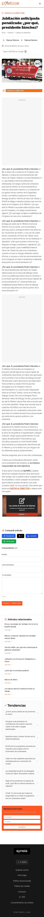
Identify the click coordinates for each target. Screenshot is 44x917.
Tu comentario (6, 575)
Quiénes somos (22, 870)
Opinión (11, 33)
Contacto (22, 892)
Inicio (4, 33)
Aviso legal (22, 875)
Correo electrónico (8, 565)
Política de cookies (22, 886)
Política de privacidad (22, 881)
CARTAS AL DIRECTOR (19, 488)
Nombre (4, 554)
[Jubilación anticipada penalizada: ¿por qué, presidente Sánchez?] (37, 63)
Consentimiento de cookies (22, 903)
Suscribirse (22, 827)
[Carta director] (22, 506)
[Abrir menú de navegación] (40, 3)
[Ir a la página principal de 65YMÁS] (10, 3)
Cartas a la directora (14, 13)
